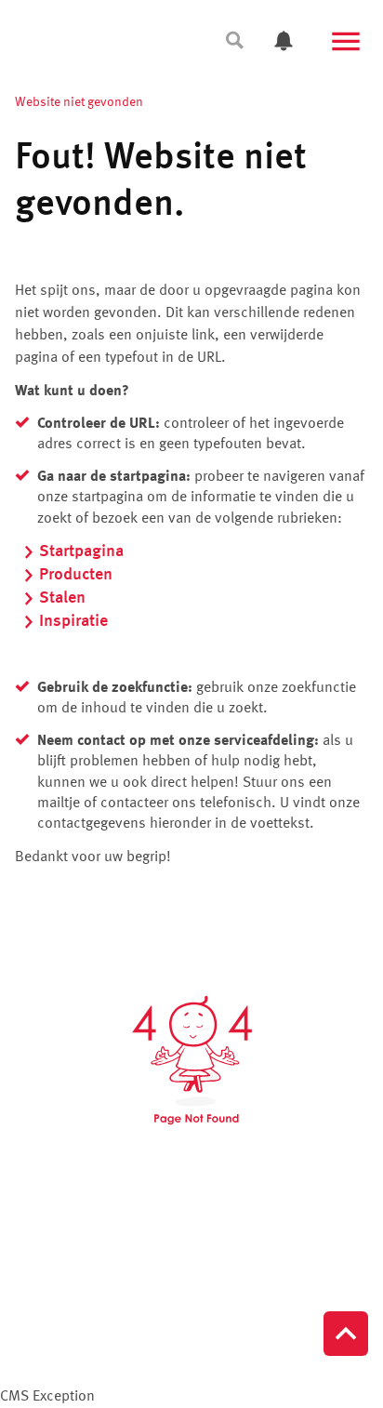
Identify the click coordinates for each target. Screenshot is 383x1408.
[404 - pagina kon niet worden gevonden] (191, 1060)
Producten (75, 574)
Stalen (62, 598)
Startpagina (81, 551)
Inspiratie (73, 621)
